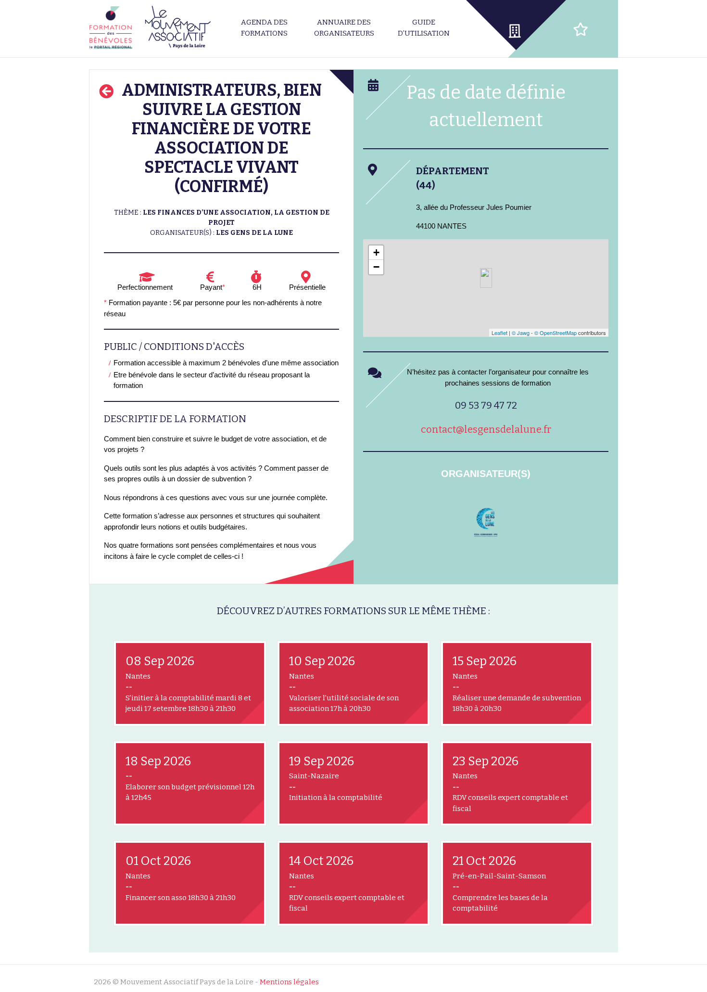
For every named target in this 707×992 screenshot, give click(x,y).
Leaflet (499, 332)
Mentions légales (289, 982)
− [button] (376, 267)
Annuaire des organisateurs (344, 28)
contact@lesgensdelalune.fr (486, 429)
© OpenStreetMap (555, 332)
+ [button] (376, 252)
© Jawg (521, 332)
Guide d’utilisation (424, 28)
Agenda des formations (264, 28)
